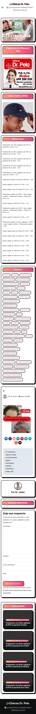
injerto (14, 292)
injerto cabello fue (10, 297)
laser (19, 314)
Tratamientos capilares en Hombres (18, 620)
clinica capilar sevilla (11, 284)
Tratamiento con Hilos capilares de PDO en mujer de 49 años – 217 (17, 174)
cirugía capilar (25, 275)
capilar (15, 275)
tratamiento (8, 366)
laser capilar (8, 319)
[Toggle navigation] (2, 7)
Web (4, 574)
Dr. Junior (14, 396)
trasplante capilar (10, 353)
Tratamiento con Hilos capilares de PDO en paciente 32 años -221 (17, 146)
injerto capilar (24, 297)
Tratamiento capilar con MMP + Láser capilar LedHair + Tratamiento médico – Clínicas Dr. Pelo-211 (17, 210)
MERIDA (14, 323)
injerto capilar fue (10, 306)
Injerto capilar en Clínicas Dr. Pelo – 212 (16, 203)
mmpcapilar (24, 327)
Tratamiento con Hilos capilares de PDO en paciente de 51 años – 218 (17, 167)
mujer (17, 332)
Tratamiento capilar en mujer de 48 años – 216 (18, 180)
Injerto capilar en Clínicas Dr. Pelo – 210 (16, 217)
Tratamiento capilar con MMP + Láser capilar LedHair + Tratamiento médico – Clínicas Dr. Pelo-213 (17, 196)
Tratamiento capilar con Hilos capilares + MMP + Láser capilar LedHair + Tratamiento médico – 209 (18, 224)
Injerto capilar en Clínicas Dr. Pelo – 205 (16, 246)
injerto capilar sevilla (11, 310)
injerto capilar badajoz (11, 301)
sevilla (29, 336)
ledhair (6, 323)
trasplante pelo (9, 362)
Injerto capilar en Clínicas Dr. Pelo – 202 (16, 260)
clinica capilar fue (23, 279)
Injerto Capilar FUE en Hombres (16, 661)
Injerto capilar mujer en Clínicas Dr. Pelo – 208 (18, 231)
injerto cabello (25, 292)
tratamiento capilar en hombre (14, 371)
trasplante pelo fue (24, 362)
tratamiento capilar (21, 366)
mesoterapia (25, 323)
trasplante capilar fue (11, 358)
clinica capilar (8, 279)
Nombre (6, 556)
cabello (6, 275)
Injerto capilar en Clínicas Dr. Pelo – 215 (16, 184)
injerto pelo (25, 310)
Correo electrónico (9, 565)
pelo (24, 332)
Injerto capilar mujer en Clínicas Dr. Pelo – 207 (18, 236)
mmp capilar (8, 332)
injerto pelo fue (9, 314)
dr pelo (6, 292)
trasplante (18, 340)
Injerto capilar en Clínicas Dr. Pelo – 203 (16, 256)
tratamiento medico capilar (12, 379)
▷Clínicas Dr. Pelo (19, 4)
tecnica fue (7, 340)
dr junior (21, 288)
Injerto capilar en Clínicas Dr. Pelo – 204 (16, 251)
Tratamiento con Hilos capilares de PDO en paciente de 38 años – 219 (17, 160)
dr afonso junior (9, 288)
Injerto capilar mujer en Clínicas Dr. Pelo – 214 (18, 189)
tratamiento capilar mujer (12, 375)
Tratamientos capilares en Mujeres (17, 641)
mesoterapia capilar (10, 327)
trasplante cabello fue (11, 349)
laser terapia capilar (22, 319)
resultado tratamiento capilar (13, 336)
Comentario (7, 526)
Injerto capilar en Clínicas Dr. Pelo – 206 (16, 241)
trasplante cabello (10, 345)
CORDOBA (25, 284)
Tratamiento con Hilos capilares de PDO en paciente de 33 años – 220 (17, 153)
